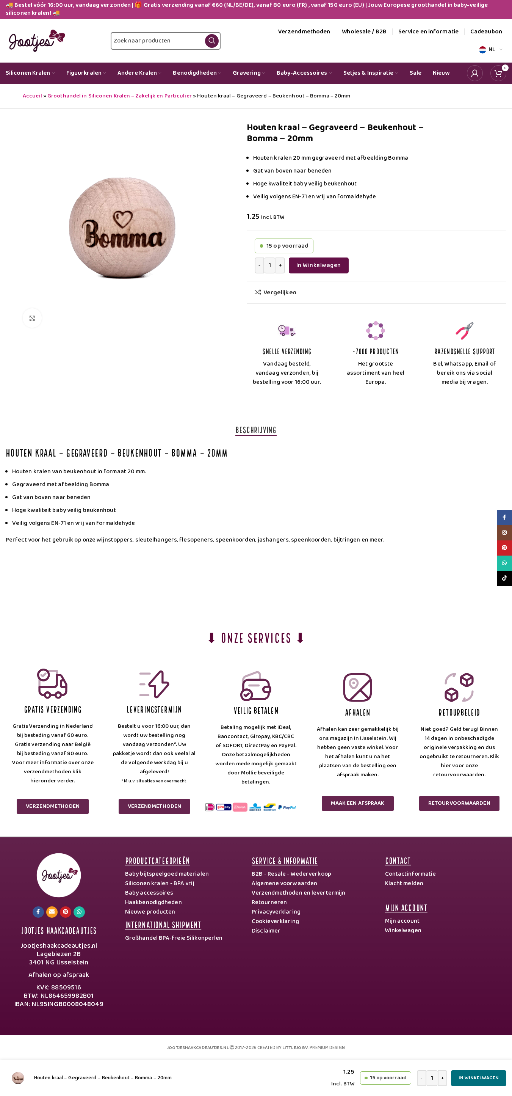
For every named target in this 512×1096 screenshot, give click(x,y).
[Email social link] (52, 912)
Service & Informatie (285, 860)
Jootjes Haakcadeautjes (59, 929)
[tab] (255, 429)
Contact (398, 860)
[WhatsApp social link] (79, 912)
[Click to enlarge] (32, 317)
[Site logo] (35, 40)
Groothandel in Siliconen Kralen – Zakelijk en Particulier (119, 95)
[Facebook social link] (38, 912)
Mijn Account (406, 907)
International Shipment (163, 924)
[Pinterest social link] (65, 912)
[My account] (475, 73)
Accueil (32, 95)
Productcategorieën (157, 860)
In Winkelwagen (318, 265)
